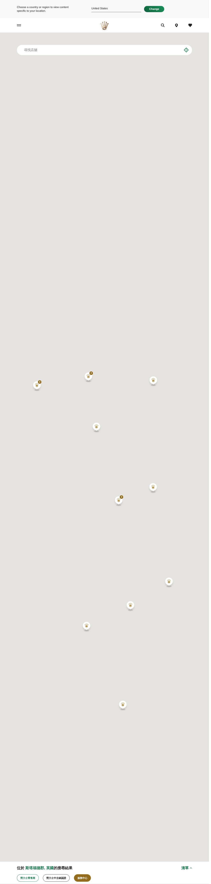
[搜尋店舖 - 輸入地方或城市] (176, 50)
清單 (185, 868)
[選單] (22, 25)
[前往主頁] (104, 25)
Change (154, 8)
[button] (37, 386)
